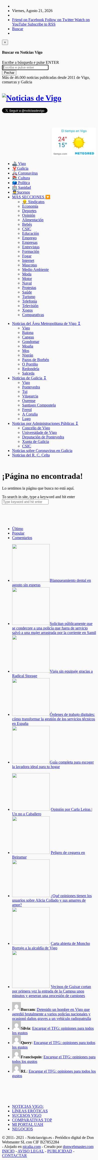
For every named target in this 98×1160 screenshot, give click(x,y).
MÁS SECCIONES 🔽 (31, 197)
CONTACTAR (14, 1155)
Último (17, 529)
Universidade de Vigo (39, 432)
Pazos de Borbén (35, 360)
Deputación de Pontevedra (43, 437)
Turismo (28, 297)
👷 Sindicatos (33, 202)
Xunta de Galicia (35, 441)
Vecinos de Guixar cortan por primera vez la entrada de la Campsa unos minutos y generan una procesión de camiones (51, 991)
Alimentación (32, 220)
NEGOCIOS (22, 1129)
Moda (26, 274)
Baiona (27, 332)
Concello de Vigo (36, 428)
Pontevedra (31, 387)
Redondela (30, 369)
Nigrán (27, 355)
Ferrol (27, 410)
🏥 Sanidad (21, 187)
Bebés (27, 224)
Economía (30, 206)
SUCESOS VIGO (26, 1115)
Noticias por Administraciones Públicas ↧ (45, 423)
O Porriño (30, 364)
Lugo (26, 419)
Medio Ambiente (35, 269)
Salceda (28, 373)
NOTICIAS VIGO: (27, 1106)
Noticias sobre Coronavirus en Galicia (42, 450)
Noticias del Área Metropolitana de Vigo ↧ (46, 323)
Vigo (26, 328)
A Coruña (30, 414)
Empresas (29, 242)
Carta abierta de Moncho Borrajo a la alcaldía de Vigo (51, 945)
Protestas (29, 287)
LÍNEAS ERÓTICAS (30, 1111)
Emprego (29, 238)
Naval (27, 283)
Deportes (29, 211)
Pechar (9, 73)
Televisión (30, 306)
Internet (28, 260)
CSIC (26, 229)
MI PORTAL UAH (27, 1124)
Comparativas (33, 315)
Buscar (17, 29)
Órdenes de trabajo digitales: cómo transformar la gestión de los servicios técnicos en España (53, 719)
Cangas (28, 337)
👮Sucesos (21, 192)
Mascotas (29, 265)
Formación (30, 251)
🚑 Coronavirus (25, 173)
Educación (30, 233)
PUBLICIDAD (59, 1151)
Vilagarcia (30, 396)
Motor (27, 278)
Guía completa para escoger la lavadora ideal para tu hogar (53, 764)
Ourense (28, 400)
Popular (18, 533)
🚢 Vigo (19, 163)
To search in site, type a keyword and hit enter (38, 497)
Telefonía (29, 301)
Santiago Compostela (39, 405)
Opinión (28, 215)
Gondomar (30, 341)
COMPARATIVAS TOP (32, 1120)
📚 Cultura (21, 178)
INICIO (8, 1151)
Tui (24, 391)
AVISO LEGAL (31, 1151)
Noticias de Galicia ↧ (29, 378)
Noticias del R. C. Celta (31, 455)
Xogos (27, 310)
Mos (25, 351)
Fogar (26, 256)
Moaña (27, 346)
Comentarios (22, 538)
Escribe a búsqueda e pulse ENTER (30, 62)
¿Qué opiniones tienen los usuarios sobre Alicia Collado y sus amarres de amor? (52, 900)
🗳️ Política (21, 183)
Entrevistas (30, 247)
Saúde (27, 292)
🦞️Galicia (20, 168)
